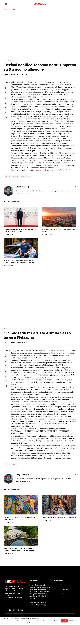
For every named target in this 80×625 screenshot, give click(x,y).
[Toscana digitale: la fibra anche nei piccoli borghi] (59, 217)
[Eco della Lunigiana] (40, 3)
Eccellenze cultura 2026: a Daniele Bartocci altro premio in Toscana (20, 230)
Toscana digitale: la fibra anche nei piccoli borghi (58, 230)
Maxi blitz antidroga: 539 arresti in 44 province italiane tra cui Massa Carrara (19, 262)
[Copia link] (6, 113)
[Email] (6, 118)
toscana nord (25, 176)
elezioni (15, 176)
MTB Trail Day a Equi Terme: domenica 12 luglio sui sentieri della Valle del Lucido (19, 549)
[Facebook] (6, 88)
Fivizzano (7, 328)
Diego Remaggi (10, 74)
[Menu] (6, 3)
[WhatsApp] (6, 98)
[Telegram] (6, 108)
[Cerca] (74, 3)
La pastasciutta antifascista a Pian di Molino (59, 517)
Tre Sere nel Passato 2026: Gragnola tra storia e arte (19, 518)
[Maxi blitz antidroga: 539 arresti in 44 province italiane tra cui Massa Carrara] (21, 248)
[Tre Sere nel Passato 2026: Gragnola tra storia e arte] (21, 505)
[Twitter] (6, 93)
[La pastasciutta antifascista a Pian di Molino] (59, 505)
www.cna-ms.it (40, 170)
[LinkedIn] (6, 103)
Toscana (7, 60)
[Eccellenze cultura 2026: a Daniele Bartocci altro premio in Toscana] (21, 217)
